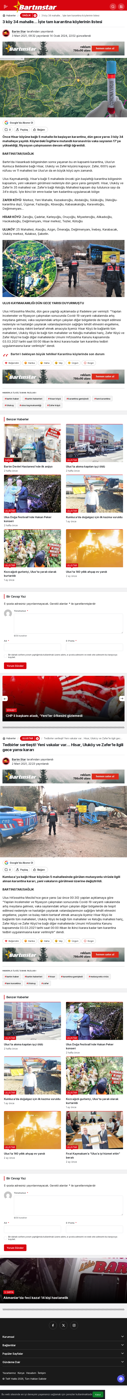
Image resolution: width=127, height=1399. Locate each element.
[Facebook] (53, 1325)
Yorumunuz (21, 610)
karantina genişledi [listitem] (77, 398)
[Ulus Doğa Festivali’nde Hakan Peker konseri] (32, 501)
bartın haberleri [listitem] (33, 398)
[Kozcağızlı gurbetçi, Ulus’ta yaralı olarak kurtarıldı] (32, 555)
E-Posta (71, 640)
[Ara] (113, 6)
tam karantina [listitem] (102, 398)
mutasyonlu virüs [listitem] (99, 976)
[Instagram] (74, 1325)
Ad (6, 640)
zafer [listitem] (45, 983)
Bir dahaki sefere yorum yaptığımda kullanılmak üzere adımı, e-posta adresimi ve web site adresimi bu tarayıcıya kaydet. (62, 655)
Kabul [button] (98, 1394)
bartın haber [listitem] (12, 398)
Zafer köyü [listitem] (53, 405)
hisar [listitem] (51, 976)
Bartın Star (19, 31)
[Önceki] (5, 698)
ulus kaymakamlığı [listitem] (30, 405)
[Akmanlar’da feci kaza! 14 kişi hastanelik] (63, 1280)
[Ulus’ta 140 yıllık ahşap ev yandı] (94, 555)
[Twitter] (63, 1325)
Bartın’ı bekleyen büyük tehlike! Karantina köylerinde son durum (58, 354)
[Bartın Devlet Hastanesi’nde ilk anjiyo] (32, 448)
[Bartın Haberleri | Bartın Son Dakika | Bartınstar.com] (35, 6)
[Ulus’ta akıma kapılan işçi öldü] (94, 448)
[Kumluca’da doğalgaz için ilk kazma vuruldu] (94, 501)
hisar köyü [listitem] (54, 398)
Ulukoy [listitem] (9, 405)
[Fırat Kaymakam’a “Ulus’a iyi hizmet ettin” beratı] (94, 1137)
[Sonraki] (122, 698)
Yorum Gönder (15, 665)
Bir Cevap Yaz (16, 596)
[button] (121, 6)
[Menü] (5, 6)
